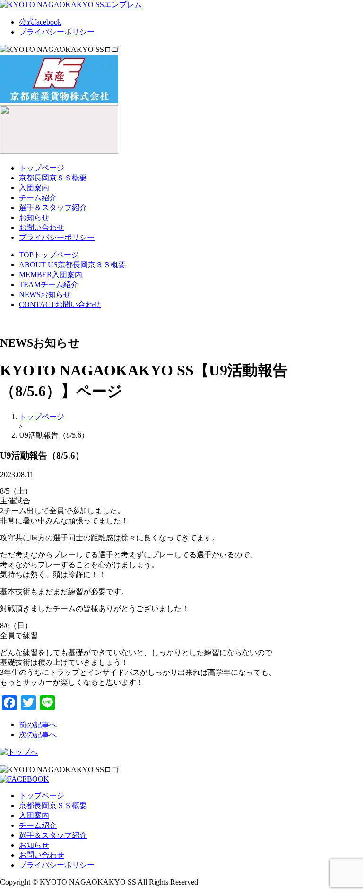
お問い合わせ (41, 227)
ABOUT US (72, 265)
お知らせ (34, 217)
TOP (49, 255)
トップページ (41, 168)
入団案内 (34, 188)
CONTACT (60, 304)
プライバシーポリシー (57, 32)
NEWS (45, 294)
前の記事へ (38, 725)
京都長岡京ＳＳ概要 (53, 178)
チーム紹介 (38, 198)
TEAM (48, 285)
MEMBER (50, 275)
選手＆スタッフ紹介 (53, 208)
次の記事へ (38, 735)
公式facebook (40, 22)
